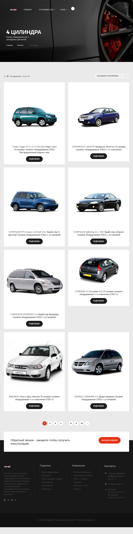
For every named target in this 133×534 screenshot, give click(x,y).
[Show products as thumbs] (5, 76)
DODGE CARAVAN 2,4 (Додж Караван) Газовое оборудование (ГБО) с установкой (99, 398)
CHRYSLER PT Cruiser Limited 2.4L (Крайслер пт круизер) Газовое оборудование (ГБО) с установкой (34, 233)
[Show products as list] (8, 76)
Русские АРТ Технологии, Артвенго (80, 520)
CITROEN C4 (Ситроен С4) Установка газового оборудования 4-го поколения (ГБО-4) (98, 293)
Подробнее (34, 159)
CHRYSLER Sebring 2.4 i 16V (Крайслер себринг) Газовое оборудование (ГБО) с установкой (98, 233)
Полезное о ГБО (81, 486)
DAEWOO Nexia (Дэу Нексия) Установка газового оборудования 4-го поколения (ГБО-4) (34, 398)
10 (82, 423)
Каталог (20, 45)
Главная (9, 45)
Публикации (46, 489)
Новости (77, 489)
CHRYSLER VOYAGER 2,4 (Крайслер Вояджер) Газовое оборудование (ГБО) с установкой (34, 315)
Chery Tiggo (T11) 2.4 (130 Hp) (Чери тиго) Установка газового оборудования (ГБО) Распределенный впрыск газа (34, 149)
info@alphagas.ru (116, 484)
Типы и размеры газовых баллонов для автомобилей (52, 482)
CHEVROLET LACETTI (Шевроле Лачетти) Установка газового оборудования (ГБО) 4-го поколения (98, 148)
